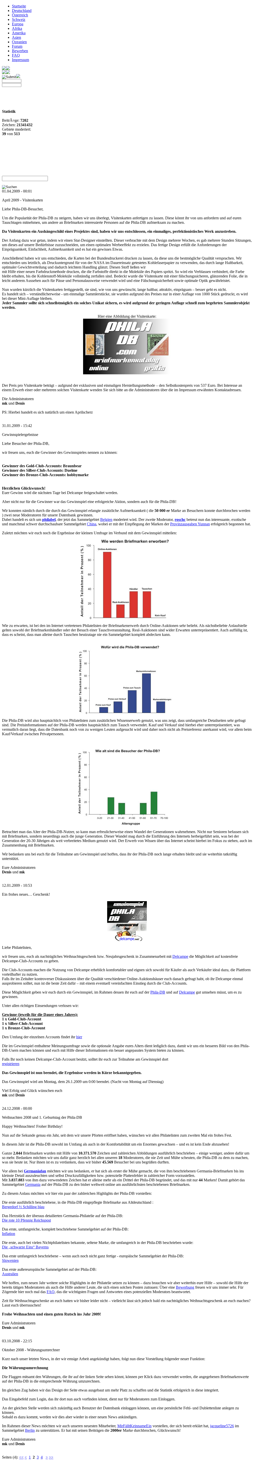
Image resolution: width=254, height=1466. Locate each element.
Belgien (106, 519)
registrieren (10, 1064)
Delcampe (180, 956)
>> (51, 1457)
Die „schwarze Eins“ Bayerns (25, 1247)
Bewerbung (185, 1287)
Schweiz (18, 19)
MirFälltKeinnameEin (134, 1426)
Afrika (17, 28)
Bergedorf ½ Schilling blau (23, 1207)
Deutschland (22, 10)
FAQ (16, 55)
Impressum (20, 60)
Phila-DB (157, 992)
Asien (16, 37)
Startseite (19, 6)
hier (79, 1037)
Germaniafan (35, 1171)
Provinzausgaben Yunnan (190, 524)
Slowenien (10, 1260)
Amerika (19, 33)
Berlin (30, 1430)
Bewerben (20, 51)
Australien (10, 1274)
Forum (17, 46)
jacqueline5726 (222, 1426)
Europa (17, 24)
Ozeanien (19, 42)
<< (21, 1457)
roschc (180, 519)
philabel (49, 519)
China (91, 524)
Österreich (20, 15)
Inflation (8, 1234)
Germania (32, 1184)
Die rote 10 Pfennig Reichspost (26, 1220)
